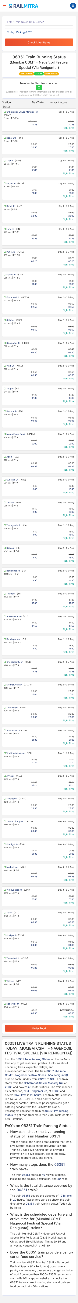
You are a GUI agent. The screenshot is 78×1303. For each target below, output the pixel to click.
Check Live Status (39, 42)
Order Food (39, 1028)
